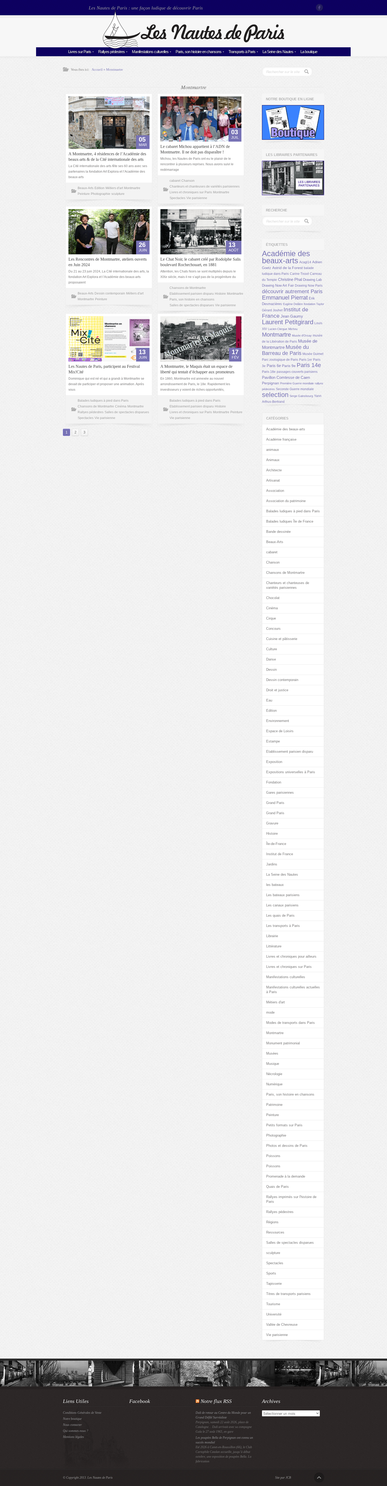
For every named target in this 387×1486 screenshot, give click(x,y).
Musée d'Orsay (302, 335)
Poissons (273, 1156)
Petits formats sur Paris (284, 1125)
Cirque (271, 618)
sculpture (118, 194)
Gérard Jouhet (272, 310)
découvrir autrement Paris (292, 291)
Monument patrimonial (283, 1043)
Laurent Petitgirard (287, 322)
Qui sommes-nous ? (75, 1431)
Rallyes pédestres (111, 51)
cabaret (175, 181)
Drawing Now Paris (308, 285)
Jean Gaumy (292, 316)
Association (275, 491)
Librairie (272, 936)
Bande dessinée (278, 532)
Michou (292, 329)
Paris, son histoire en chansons (198, 51)
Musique (272, 1064)
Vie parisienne (196, 198)
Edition (100, 188)
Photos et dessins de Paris (286, 1146)
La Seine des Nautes (277, 51)
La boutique (308, 51)
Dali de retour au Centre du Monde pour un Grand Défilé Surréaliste (223, 1415)
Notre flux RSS (216, 1401)
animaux (272, 450)
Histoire (220, 294)
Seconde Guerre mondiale (295, 389)
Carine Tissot (299, 274)
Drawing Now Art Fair (278, 285)
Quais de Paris (277, 1187)
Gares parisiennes (280, 792)
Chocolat (273, 598)
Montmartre (114, 69)
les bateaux (275, 885)
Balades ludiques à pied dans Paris (103, 401)
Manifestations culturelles (150, 51)
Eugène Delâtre (293, 304)
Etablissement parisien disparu (192, 294)
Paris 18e (269, 372)
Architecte (274, 470)
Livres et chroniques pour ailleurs (291, 956)
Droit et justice (277, 690)
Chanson (188, 181)
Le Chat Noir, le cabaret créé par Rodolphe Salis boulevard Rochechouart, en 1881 (200, 262)
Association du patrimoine (286, 501)
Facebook (320, 7)
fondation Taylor (314, 304)
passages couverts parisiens (297, 372)
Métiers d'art (114, 188)
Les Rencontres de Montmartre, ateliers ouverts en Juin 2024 (107, 262)
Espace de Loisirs (280, 731)
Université (273, 1314)
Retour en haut (319, 1478)
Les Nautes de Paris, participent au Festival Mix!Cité (104, 369)
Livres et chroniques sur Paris (191, 192)
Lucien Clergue (277, 329)
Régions (272, 1222)
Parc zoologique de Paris (280, 360)
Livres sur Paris (79, 51)
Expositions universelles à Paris (290, 772)
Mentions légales (73, 1437)
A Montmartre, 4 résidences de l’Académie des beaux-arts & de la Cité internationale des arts (107, 157)
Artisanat (273, 480)
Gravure (272, 823)
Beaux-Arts (85, 188)
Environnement (277, 721)
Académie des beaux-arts (286, 257)
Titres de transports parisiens (288, 1294)
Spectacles (177, 198)
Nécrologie (274, 1074)
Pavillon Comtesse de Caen (286, 377)
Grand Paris (275, 803)
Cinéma (120, 406)
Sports (271, 1273)
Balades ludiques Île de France (289, 521)
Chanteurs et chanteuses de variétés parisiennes (205, 186)
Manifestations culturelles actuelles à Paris (293, 989)
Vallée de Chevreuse (281, 1325)
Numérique (274, 1084)
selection (275, 394)
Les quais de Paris (280, 915)
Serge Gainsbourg (301, 396)
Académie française (281, 439)
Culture (271, 649)
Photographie (100, 194)
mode (270, 1012)
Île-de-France (276, 844)
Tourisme (273, 1304)
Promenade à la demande (285, 1176)
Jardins (271, 864)
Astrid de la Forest (287, 268)
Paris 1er (305, 360)
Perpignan (270, 383)
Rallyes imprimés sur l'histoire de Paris (291, 1199)
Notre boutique (72, 1419)
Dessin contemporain (110, 293)
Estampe (273, 741)
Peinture (84, 194)
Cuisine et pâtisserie (281, 639)
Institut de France (279, 854)
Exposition (274, 762)
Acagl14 (305, 262)
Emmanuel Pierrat (285, 297)
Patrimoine (274, 1105)
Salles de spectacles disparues (192, 305)
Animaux (273, 460)
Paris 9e (289, 366)
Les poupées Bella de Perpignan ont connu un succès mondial (224, 1440)
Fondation (273, 782)
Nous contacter (72, 1425)
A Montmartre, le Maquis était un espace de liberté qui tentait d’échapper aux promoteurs (197, 369)
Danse (271, 659)
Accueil (97, 69)
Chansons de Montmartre (188, 288)
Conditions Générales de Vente (82, 1413)
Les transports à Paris (283, 926)
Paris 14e (309, 365)
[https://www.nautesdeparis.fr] (193, 47)
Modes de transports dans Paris (290, 1023)
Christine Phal (290, 279)
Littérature (273, 946)
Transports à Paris (242, 51)
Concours (273, 629)
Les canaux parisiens (282, 905)
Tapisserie (274, 1284)
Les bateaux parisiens (283, 895)
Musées (272, 1053)
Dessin (271, 670)
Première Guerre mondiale (297, 383)
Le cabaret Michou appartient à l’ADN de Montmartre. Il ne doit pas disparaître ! (195, 149)
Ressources (275, 1232)
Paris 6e (274, 366)
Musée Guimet (312, 354)
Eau (269, 700)
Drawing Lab (312, 280)
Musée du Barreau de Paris (285, 350)
